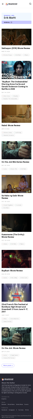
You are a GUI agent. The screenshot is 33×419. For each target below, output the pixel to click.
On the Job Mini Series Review (15, 162)
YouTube (20, 410)
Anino (5, 318)
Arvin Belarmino (15, 318)
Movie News (11, 404)
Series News (19, 404)
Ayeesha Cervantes (9, 135)
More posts (7, 365)
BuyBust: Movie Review (12, 271)
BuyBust (16, 96)
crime (5, 169)
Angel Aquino (14, 355)
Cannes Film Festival (9, 358)
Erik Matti (18, 55)
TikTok (27, 410)
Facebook (4, 410)
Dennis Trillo (14, 169)
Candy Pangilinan (8, 205)
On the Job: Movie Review (13, 348)
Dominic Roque (8, 55)
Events (26, 404)
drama (5, 244)
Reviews (4, 404)
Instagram (12, 410)
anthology (18, 132)
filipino (26, 55)
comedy (19, 205)
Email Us (4, 399)
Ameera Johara (8, 132)
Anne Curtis (7, 96)
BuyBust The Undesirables (10, 98)
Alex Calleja (14, 277)
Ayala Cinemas (8, 321)
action (5, 277)
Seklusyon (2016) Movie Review (16, 48)
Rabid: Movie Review (11, 126)
